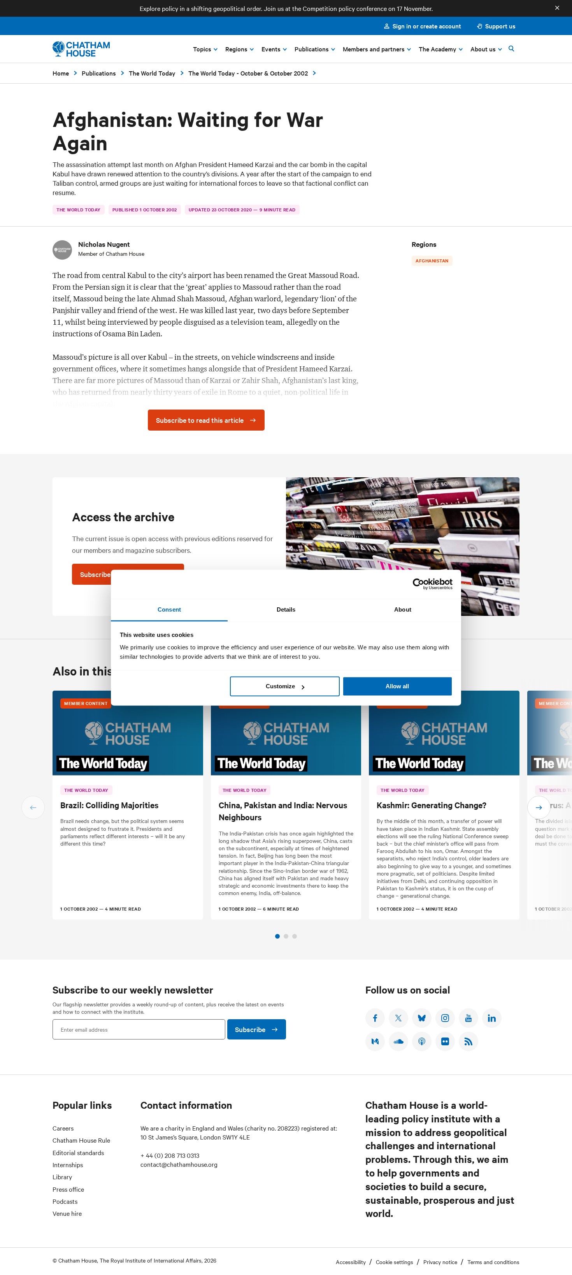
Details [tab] (286, 609)
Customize (280, 686)
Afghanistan (432, 260)
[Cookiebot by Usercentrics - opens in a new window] (418, 584)
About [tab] (402, 609)
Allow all (397, 686)
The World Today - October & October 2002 (248, 73)
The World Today (152, 73)
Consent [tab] (169, 609)
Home (61, 73)
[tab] (277, 936)
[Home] (81, 49)
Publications (99, 73)
